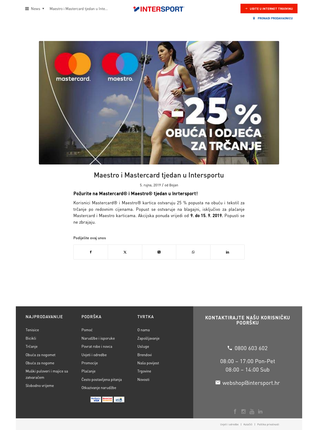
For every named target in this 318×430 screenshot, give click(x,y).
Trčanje (31, 346)
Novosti (143, 379)
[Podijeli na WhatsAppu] (193, 252)
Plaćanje (88, 371)
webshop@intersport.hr (251, 382)
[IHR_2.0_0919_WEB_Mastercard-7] (159, 102)
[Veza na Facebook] (235, 411)
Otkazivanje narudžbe (98, 387)
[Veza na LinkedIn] (260, 411)
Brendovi (144, 354)
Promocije (89, 362)
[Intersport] (159, 8)
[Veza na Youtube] (251, 411)
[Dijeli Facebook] (91, 252)
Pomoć (87, 329)
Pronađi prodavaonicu (275, 18)
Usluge (143, 346)
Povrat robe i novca (96, 346)
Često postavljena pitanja (101, 379)
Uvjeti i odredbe (94, 354)
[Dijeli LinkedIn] (227, 252)
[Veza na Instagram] (243, 411)
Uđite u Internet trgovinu (271, 8)
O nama (143, 329)
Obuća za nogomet (40, 354)
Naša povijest (148, 362)
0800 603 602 (251, 348)
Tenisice (32, 329)
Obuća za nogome (40, 362)
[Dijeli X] (125, 252)
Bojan (173, 185)
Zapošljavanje (148, 338)
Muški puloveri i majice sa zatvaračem (47, 374)
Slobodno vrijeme (40, 385)
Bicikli (31, 338)
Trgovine (144, 371)
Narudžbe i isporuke (98, 338)
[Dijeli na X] (159, 252)
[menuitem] (229, 424)
